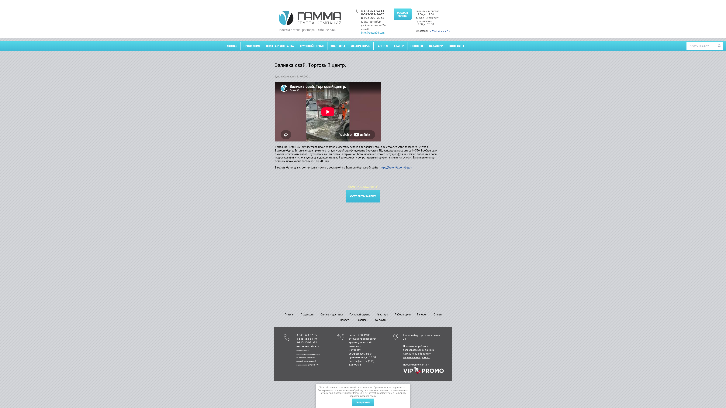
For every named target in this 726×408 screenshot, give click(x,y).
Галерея (382, 46)
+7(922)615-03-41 (439, 30)
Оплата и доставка (280, 46)
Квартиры (337, 46)
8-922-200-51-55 (372, 18)
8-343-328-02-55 (372, 10)
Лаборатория (360, 46)
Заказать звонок (403, 14)
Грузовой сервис (312, 46)
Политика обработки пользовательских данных (418, 348)
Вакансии (436, 46)
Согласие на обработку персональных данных (417, 355)
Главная (231, 46)
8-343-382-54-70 (372, 14)
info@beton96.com (373, 32)
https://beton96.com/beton (396, 167)
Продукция (252, 46)
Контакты (456, 46)
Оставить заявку (363, 196)
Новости (416, 46)
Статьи (399, 46)
